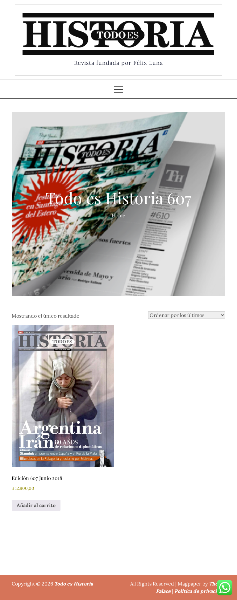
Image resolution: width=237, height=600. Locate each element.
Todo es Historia (73, 584)
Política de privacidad (199, 591)
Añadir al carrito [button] (36, 505)
